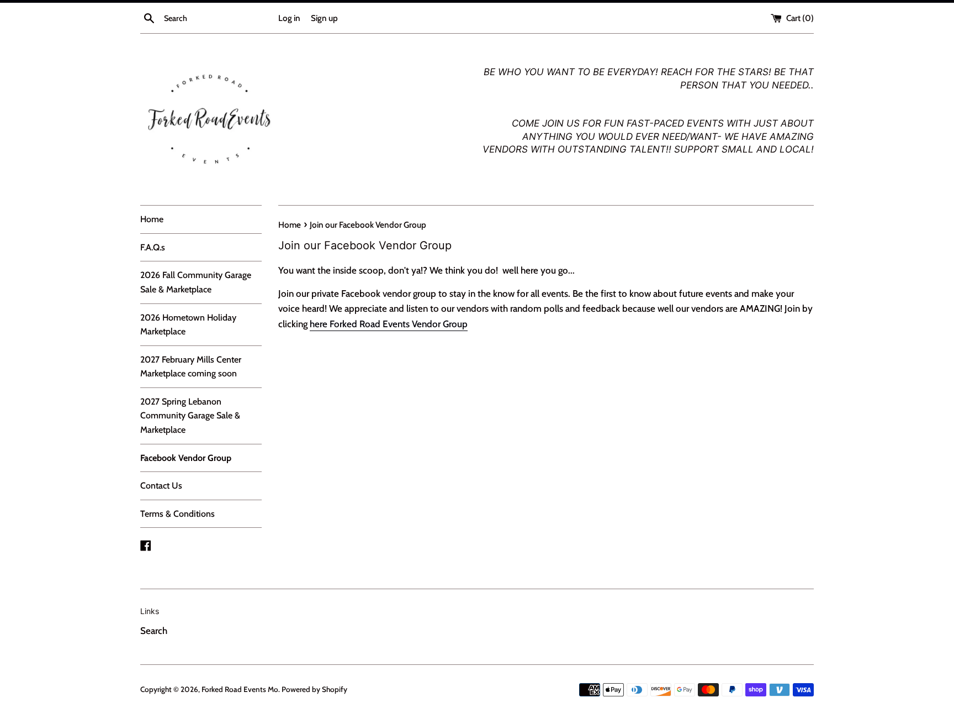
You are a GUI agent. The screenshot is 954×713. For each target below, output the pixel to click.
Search (153, 630)
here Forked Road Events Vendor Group (389, 323)
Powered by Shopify (314, 689)
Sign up (324, 18)
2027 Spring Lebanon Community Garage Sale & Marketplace (190, 415)
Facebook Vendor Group (185, 458)
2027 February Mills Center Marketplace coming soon (190, 366)
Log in (289, 18)
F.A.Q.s (152, 247)
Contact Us (161, 485)
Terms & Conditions (177, 513)
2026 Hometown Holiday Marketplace (188, 324)
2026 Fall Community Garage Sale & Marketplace (195, 282)
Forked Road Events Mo (240, 689)
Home (151, 219)
